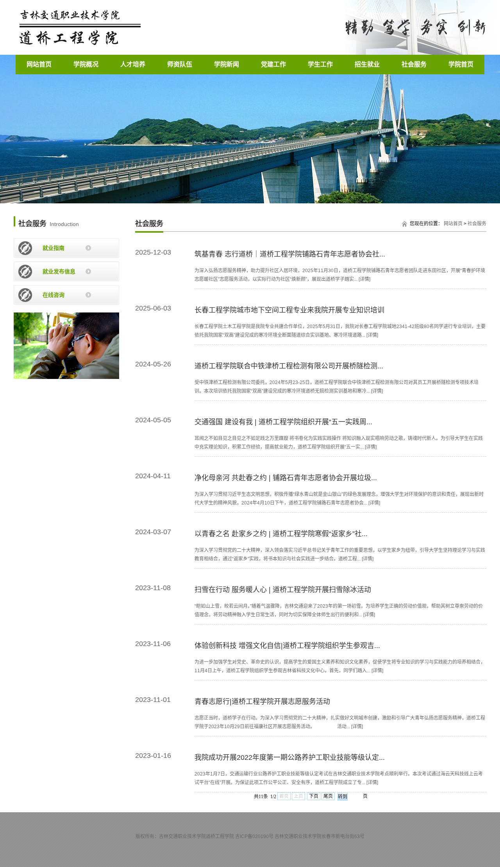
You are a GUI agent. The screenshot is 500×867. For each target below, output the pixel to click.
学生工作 (320, 64)
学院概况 (85, 64)
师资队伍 (179, 64)
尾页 (328, 796)
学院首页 (460, 64)
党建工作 (273, 64)
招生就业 (367, 64)
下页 (313, 796)
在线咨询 (53, 295)
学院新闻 (226, 64)
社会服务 (414, 64)
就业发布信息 (59, 271)
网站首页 (39, 64)
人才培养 (132, 64)
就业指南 (53, 248)
